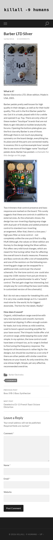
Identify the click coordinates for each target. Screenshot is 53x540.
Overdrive (11, 380)
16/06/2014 (9, 39)
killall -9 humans (27, 534)
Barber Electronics (16, 375)
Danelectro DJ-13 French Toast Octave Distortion (22, 404)
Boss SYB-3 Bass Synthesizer (17, 392)
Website (8, 492)
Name (7, 465)
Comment (9, 433)
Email (7, 478)
